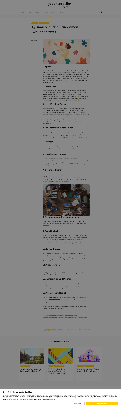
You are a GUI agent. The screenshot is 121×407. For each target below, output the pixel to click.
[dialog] (60, 203)
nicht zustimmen (83, 397)
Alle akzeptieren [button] (102, 403)
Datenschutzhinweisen (49, 399)
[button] (77, 403)
